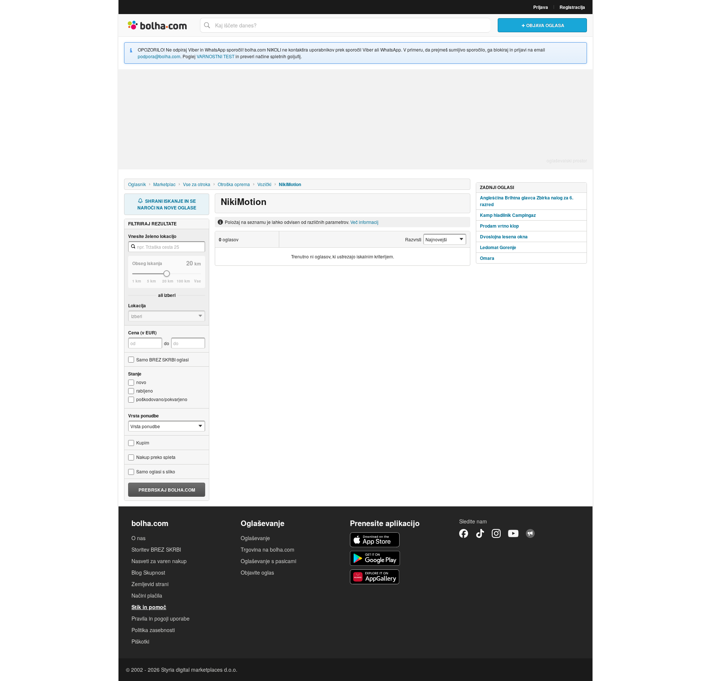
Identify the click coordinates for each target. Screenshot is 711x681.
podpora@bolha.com (159, 56)
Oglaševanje (255, 538)
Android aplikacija (375, 558)
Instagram (496, 533)
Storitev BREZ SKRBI (156, 549)
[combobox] (345, 25)
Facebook (463, 533)
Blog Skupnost (148, 572)
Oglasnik (137, 184)
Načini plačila (146, 595)
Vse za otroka (196, 184)
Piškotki (140, 641)
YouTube (513, 533)
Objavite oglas (257, 572)
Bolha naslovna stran (157, 25)
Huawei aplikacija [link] (375, 576)
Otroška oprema (234, 184)
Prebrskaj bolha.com (166, 489)
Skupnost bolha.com (530, 533)
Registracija (572, 7)
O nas (138, 538)
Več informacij (364, 222)
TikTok (479, 533)
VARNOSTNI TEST (215, 56)
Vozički (264, 184)
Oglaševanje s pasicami (268, 561)
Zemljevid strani (149, 584)
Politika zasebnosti (153, 630)
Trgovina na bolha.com (267, 549)
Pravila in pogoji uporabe (160, 618)
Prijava (540, 7)
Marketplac (164, 184)
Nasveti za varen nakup (159, 561)
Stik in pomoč (148, 607)
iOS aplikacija (375, 539)
